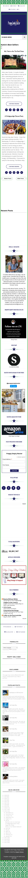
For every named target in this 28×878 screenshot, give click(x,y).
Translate (14, 649)
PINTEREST (14, 6)
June (7, 828)
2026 (5, 795)
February (8, 834)
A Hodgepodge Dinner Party (14, 116)
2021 (5, 803)
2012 (5, 842)
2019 (5, 806)
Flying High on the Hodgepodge (12, 600)
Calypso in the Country (10, 602)
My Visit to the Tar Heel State (14, 51)
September (8, 817)
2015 (5, 838)
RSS (18, 9)
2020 (5, 804)
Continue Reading (14, 103)
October (8, 815)
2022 (5, 801)
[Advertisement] (14, 195)
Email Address (7, 459)
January (8, 836)
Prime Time (12, 740)
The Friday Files (13, 705)
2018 (5, 808)
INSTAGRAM (13, 9)
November (8, 814)
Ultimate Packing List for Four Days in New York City (13, 612)
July (7, 820)
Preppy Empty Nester (18, 849)
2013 (5, 841)
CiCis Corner (7, 607)
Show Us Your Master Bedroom (13, 826)
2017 (5, 809)
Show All (24, 618)
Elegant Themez (19, 852)
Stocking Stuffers (13, 776)
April (7, 831)
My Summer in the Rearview (16, 692)
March (7, 833)
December (8, 812)
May (7, 830)
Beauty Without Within (10, 599)
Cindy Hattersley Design (11, 610)
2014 (5, 839)
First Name (6, 465)
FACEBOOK (6, 6)
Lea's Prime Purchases (9, 608)
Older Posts (20, 178)
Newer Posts (7, 178)
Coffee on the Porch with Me (12, 615)
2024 (5, 798)
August (7, 819)
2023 (5, 800)
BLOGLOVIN (22, 6)
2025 (5, 797)
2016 (5, 811)
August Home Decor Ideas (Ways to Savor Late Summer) (13, 604)
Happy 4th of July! (9, 825)
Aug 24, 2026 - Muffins (9, 617)
